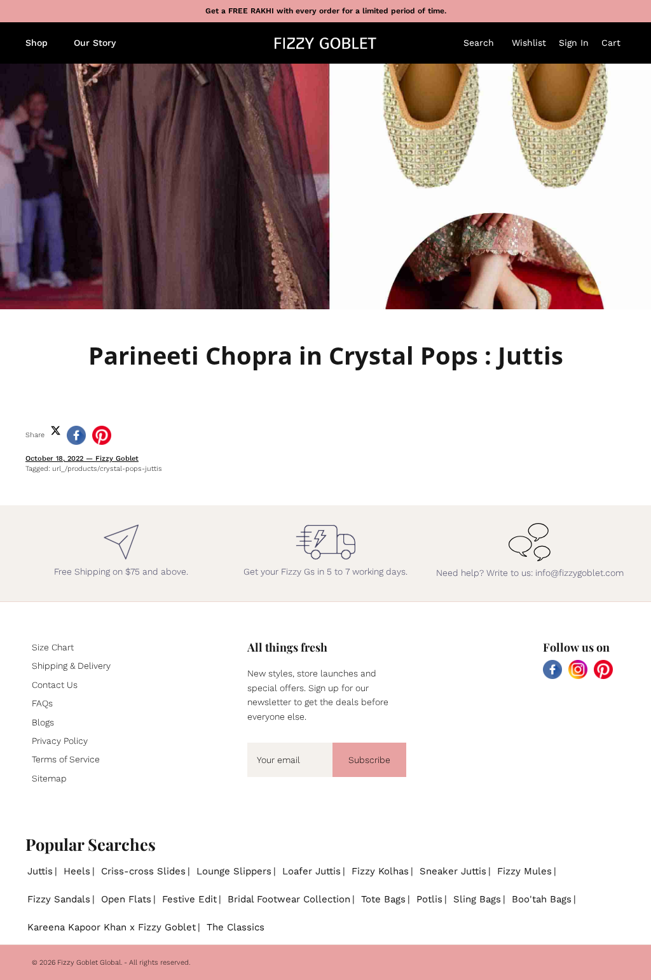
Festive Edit (189, 899)
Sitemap (49, 778)
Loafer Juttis (311, 871)
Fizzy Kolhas (380, 871)
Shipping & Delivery (71, 666)
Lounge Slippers (233, 871)
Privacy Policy (60, 741)
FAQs (42, 703)
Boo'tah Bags (542, 899)
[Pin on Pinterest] (101, 435)
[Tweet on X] (55, 430)
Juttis (40, 871)
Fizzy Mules (524, 871)
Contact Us (55, 685)
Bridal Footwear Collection (289, 899)
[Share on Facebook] (76, 435)
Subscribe (369, 760)
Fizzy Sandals (58, 899)
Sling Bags (477, 899)
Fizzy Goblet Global (89, 962)
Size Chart (53, 647)
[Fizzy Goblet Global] (325, 43)
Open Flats (126, 899)
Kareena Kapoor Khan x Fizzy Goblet (111, 927)
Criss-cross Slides (143, 871)
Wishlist (529, 43)
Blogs (43, 722)
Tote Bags (383, 899)
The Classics (235, 927)
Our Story (95, 43)
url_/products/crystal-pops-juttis (107, 469)
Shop (36, 43)
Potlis (429, 899)
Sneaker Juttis (453, 871)
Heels (77, 871)
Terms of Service (66, 759)
